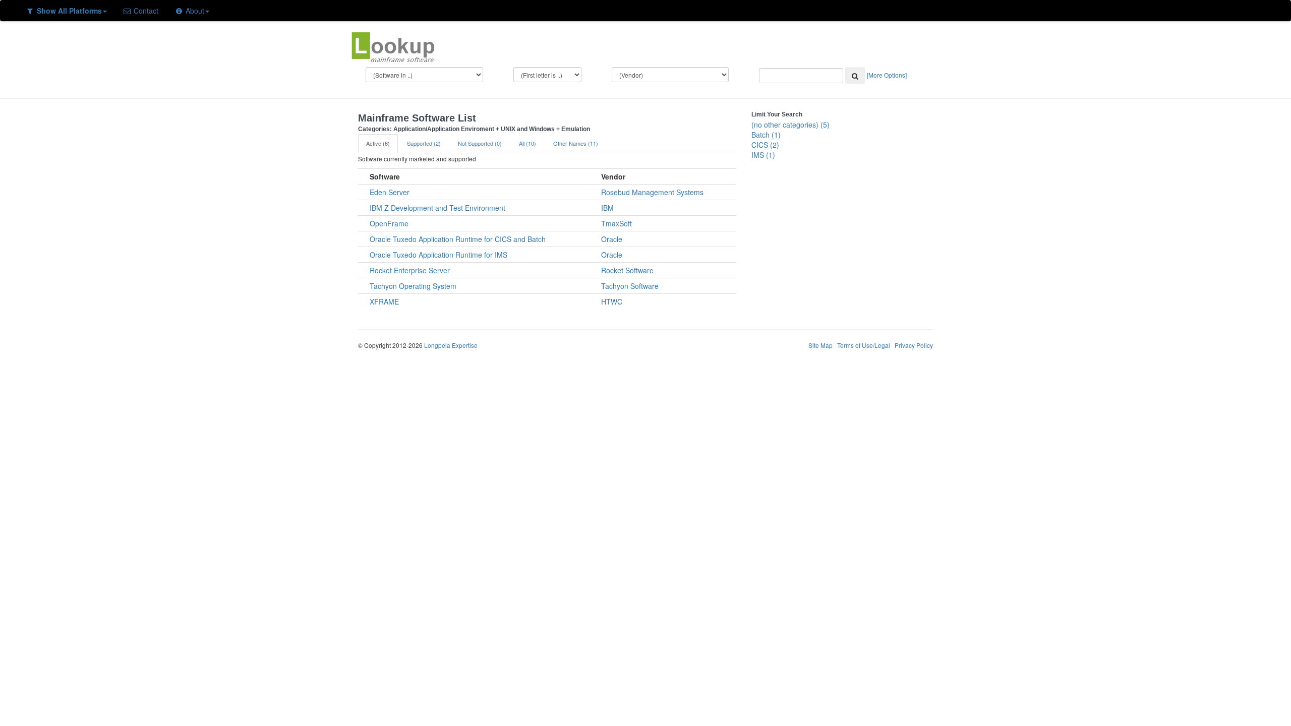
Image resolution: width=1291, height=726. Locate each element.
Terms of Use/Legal (863, 345)
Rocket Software (627, 270)
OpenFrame (389, 223)
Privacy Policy (914, 345)
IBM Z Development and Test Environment (437, 208)
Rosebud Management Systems (652, 192)
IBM (607, 208)
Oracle (611, 239)
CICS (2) (765, 145)
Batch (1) (766, 135)
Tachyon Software (630, 286)
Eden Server (389, 192)
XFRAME (384, 301)
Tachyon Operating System (413, 286)
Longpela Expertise (451, 345)
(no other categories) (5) (790, 124)
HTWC (611, 301)
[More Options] (887, 75)
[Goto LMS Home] (392, 46)
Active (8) (378, 143)
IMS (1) (763, 155)
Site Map (820, 345)
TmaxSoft (616, 223)
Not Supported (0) (480, 143)
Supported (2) (424, 143)
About (194, 11)
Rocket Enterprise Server (410, 270)
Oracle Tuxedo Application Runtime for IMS (438, 255)
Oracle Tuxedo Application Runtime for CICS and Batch (458, 239)
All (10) (527, 143)
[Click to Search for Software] (855, 75)
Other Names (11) (575, 143)
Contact (145, 11)
